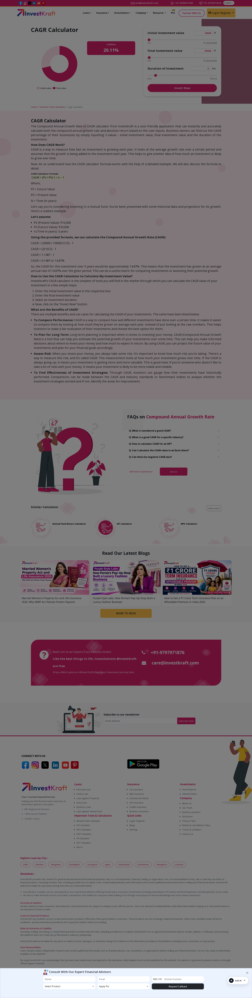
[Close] (247, 973)
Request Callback (178, 986)
